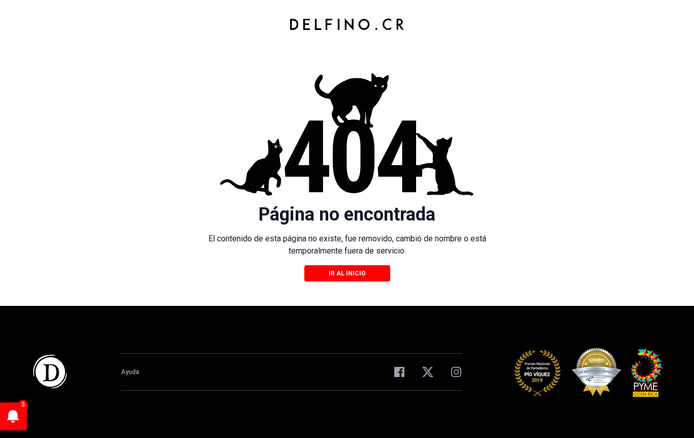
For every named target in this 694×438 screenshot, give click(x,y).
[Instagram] (456, 372)
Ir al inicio (347, 273)
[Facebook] (399, 372)
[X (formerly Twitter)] (428, 372)
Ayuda (130, 372)
